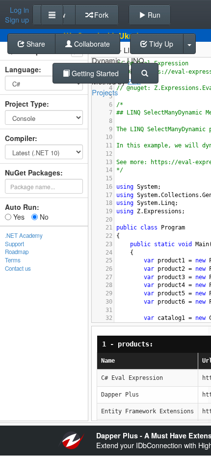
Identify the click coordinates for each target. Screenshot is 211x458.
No (43, 217)
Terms (13, 260)
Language (22, 69)
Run (153, 15)
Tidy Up (160, 44)
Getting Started (94, 73)
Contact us (18, 268)
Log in (19, 10)
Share (35, 44)
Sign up (17, 20)
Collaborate (91, 44)
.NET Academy (24, 235)
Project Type (26, 104)
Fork (100, 15)
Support (14, 244)
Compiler (20, 138)
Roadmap (16, 252)
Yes (18, 217)
